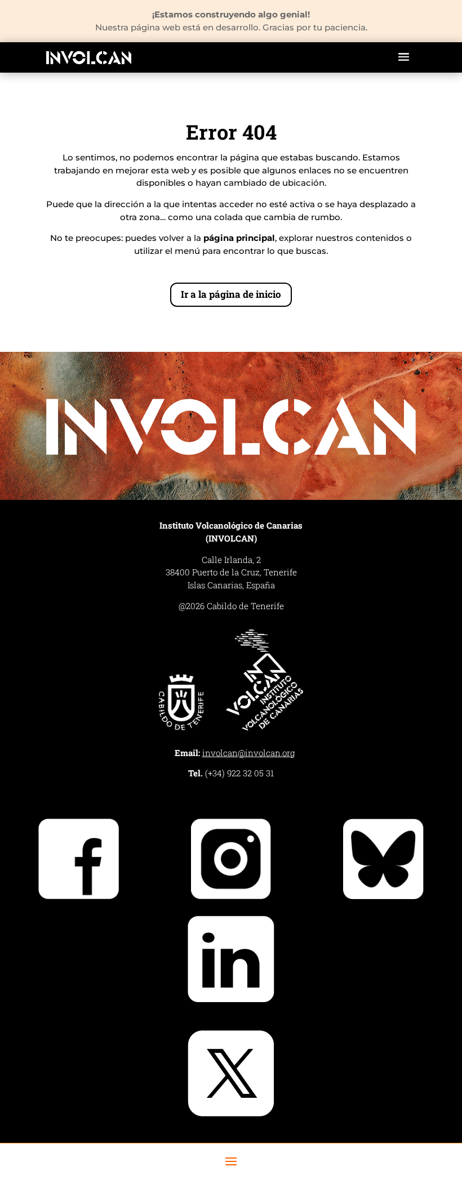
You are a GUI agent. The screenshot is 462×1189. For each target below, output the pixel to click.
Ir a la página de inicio (231, 294)
